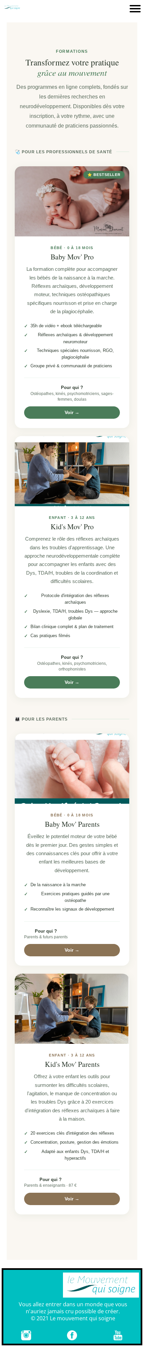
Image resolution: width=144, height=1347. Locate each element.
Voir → (72, 412)
